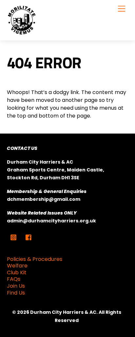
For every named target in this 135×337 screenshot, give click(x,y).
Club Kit (17, 272)
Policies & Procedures (34, 259)
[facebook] (28, 237)
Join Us (16, 286)
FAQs (13, 279)
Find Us (16, 293)
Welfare (17, 265)
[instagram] (13, 237)
